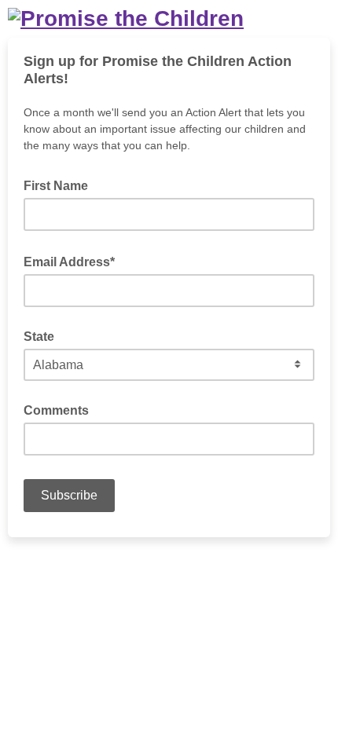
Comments (56, 410)
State (39, 336)
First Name (56, 185)
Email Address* (74, 260)
